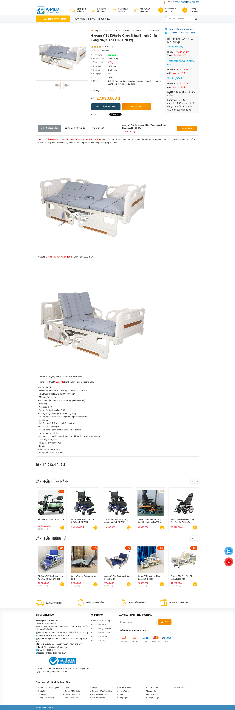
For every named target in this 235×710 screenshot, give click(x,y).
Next (197, 481)
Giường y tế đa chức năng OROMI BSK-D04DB (82, 577)
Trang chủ (97, 31)
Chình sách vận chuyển (101, 628)
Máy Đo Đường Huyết (100, 694)
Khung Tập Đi (124, 691)
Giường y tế (59, 382)
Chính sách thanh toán (100, 632)
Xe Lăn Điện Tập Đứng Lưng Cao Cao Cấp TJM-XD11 (116, 520)
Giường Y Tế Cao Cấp (73, 694)
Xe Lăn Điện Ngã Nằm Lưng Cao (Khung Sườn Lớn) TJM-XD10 (149, 521)
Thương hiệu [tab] (98, 128)
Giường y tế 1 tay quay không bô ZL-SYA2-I (150, 577)
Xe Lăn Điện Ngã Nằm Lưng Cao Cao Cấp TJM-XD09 (182, 520)
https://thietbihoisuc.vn (56, 653)
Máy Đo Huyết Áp (98, 698)
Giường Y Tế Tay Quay (46, 698)
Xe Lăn (94, 688)
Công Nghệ (80, 19)
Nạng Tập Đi (123, 694)
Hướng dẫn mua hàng (100, 621)
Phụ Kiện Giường (152, 694)
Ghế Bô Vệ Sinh (152, 688)
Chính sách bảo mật (99, 625)
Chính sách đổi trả (98, 640)
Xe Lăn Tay (42, 694)
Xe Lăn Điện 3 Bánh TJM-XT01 (51, 519)
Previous (193, 481)
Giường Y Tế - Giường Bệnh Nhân (50, 688)
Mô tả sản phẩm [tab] (49, 128)
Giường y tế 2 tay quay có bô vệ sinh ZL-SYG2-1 (183, 577)
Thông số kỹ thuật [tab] (75, 128)
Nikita (67, 688)
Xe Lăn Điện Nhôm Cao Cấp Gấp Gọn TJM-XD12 (83, 520)
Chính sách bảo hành (100, 636)
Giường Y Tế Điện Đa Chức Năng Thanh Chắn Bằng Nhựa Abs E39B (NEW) (69, 139)
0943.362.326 (193, 2)
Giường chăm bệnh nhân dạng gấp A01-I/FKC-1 (115, 577)
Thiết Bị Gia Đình (125, 688)
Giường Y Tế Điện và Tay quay (58, 257)
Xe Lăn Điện (42, 691)
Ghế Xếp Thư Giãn (180, 688)
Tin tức (91, 19)
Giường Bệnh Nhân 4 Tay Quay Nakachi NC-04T (51, 577)
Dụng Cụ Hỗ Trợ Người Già (102, 691)
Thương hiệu (104, 19)
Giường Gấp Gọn (152, 698)
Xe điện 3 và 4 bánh (72, 698)
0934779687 (180, 2)
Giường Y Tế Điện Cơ (72, 691)
